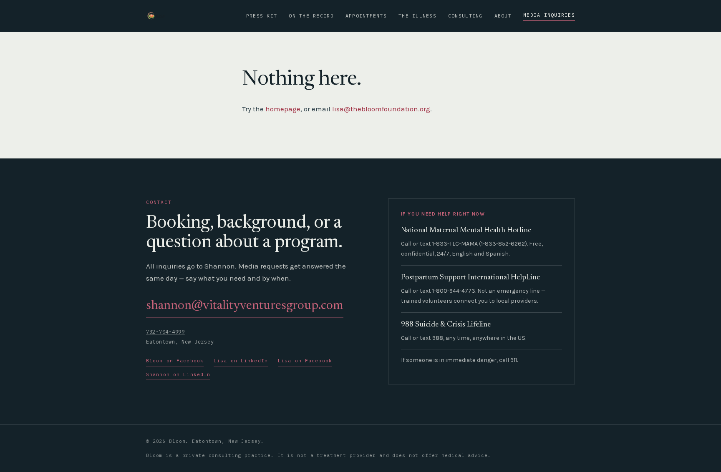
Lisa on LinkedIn (241, 361)
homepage (282, 109)
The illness (417, 16)
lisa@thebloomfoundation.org (381, 109)
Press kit (261, 16)
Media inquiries (549, 15)
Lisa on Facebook (305, 361)
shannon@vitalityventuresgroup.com (244, 306)
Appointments (366, 16)
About (503, 16)
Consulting (465, 16)
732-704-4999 (165, 332)
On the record (311, 16)
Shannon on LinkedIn (178, 374)
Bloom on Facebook (175, 361)
